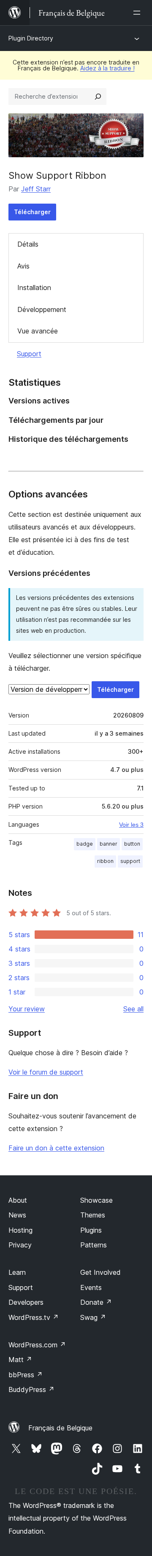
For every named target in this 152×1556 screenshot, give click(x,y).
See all (133, 1009)
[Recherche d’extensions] (98, 96)
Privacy (20, 1245)
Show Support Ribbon (57, 175)
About (17, 1200)
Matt (20, 1359)
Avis (23, 266)
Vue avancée (37, 331)
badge (84, 844)
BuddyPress (31, 1389)
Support (29, 353)
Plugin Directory (30, 38)
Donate (96, 1302)
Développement (41, 309)
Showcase (96, 1200)
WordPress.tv (33, 1317)
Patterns (93, 1245)
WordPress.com (37, 1345)
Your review (26, 1009)
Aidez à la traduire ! (107, 68)
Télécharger (32, 211)
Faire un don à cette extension (56, 1148)
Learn (17, 1272)
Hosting (20, 1230)
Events (91, 1287)
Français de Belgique (60, 1428)
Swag (93, 1317)
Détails (27, 244)
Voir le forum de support (45, 1072)
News (17, 1215)
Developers (25, 1302)
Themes (92, 1215)
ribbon (105, 861)
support (130, 861)
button (132, 844)
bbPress (25, 1375)
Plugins (91, 1230)
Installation (34, 287)
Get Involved (100, 1272)
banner (108, 844)
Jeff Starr (36, 189)
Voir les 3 (131, 824)
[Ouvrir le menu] (138, 12)
